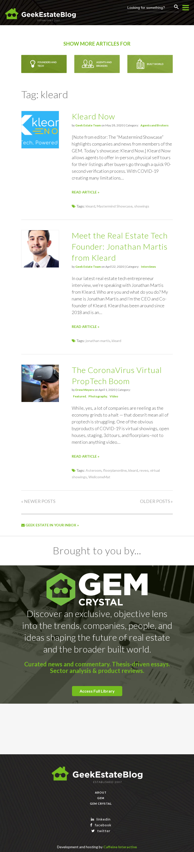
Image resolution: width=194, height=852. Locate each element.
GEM (100, 798)
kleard (90, 206)
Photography (97, 396)
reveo (144, 470)
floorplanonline (115, 470)
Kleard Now (93, 116)
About (101, 792)
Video (114, 396)
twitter (103, 831)
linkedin (103, 819)
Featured (79, 396)
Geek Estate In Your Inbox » (52, 525)
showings (141, 206)
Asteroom (94, 470)
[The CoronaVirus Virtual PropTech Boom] (40, 400)
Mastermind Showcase (115, 206)
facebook (102, 825)
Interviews (148, 266)
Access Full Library (97, 691)
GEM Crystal (101, 803)
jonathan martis (98, 340)
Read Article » (85, 192)
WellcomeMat (99, 477)
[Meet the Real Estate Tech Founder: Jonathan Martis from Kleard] (40, 266)
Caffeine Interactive (120, 847)
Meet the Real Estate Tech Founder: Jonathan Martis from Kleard (120, 246)
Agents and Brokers (154, 125)
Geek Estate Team (88, 125)
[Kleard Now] (40, 147)
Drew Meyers (84, 390)
